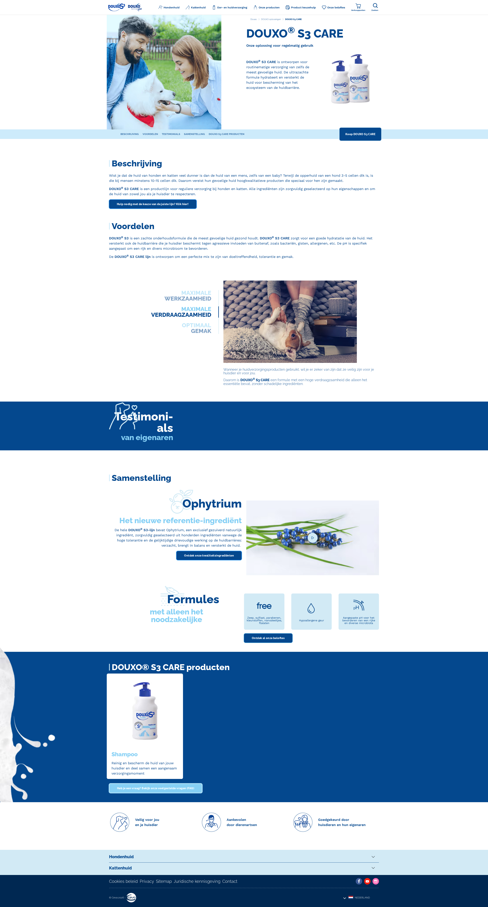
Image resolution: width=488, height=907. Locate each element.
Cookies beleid (123, 881)
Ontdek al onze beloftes (268, 638)
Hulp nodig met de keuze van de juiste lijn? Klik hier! (153, 204)
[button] (169, 7)
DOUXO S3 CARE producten (226, 134)
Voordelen (150, 134)
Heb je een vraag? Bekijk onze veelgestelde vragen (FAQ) (155, 788)
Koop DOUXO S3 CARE (360, 134)
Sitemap (164, 881)
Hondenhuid (121, 856)
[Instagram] (375, 881)
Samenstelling (194, 134)
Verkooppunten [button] (358, 10)
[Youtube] (367, 881)
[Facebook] (359, 881)
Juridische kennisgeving (197, 881)
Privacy (147, 881)
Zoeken (374, 10)
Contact (229, 881)
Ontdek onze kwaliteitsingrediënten (209, 555)
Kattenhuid (120, 867)
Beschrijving (129, 134)
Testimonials (171, 134)
